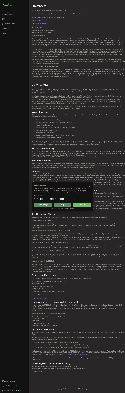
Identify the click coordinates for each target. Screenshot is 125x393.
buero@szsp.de (41, 23)
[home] (8, 5)
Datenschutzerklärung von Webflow (75, 354)
